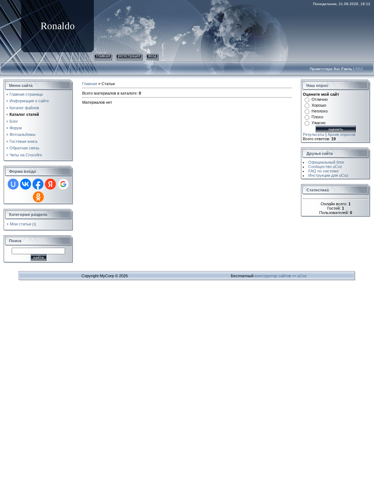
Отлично (320, 99)
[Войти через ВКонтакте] (25, 184)
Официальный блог (326, 162)
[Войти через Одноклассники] (38, 196)
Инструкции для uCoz (328, 175)
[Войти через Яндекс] (50, 184)
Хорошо (319, 105)
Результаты (313, 134)
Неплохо (320, 111)
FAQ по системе (323, 171)
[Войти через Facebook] (38, 184)
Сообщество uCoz (325, 166)
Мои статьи (20, 224)
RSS (359, 69)
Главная (103, 56)
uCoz (302, 276)
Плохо (317, 117)
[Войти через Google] (63, 184)
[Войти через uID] (13, 184)
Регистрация (129, 56)
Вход (152, 56)
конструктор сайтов (273, 276)
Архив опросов (341, 134)
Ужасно (318, 123)
